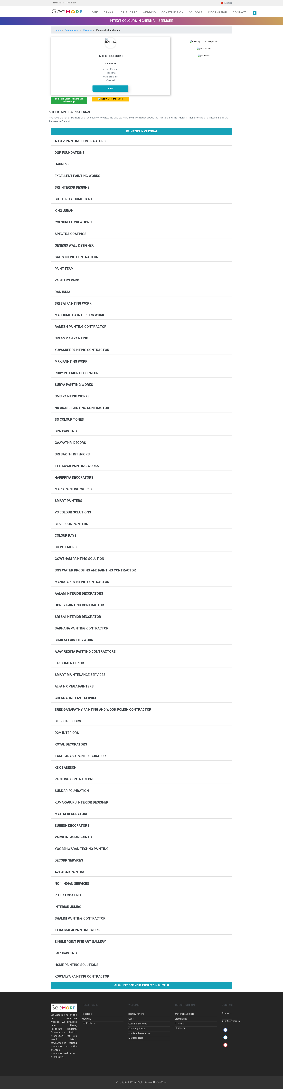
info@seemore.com (67, 3)
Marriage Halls (135, 1038)
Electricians (204, 52)
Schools (195, 12)
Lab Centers (88, 1023)
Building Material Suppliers (203, 45)
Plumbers (204, 59)
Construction (172, 12)
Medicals (86, 1019)
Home (94, 12)
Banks (108, 12)
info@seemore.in (231, 1021)
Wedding (149, 12)
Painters (179, 1023)
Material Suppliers (184, 1014)
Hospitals (87, 1014)
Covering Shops (136, 1028)
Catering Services (137, 1023)
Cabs (131, 1019)
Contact (239, 12)
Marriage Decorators (139, 1033)
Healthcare (128, 12)
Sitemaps (227, 1013)
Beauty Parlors (136, 1014)
